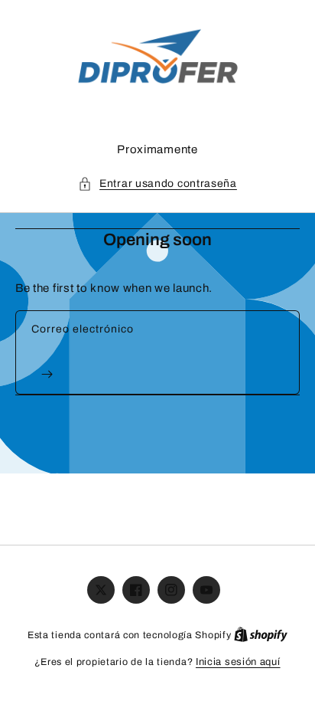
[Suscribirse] (47, 374)
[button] (157, 183)
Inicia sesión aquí (238, 662)
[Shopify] (260, 635)
